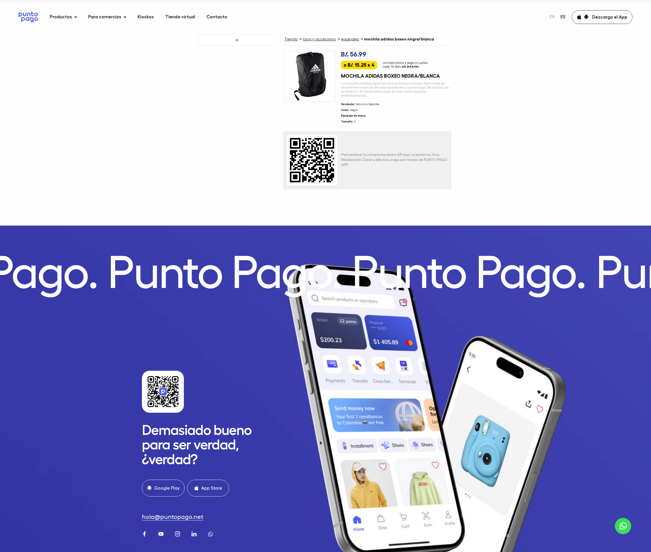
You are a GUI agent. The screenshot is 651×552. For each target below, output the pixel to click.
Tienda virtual (180, 17)
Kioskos (146, 17)
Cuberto (502, 534)
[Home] (28, 17)
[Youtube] (161, 533)
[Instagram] (178, 533)
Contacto (216, 17)
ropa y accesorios (319, 39)
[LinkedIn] (194, 533)
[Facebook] (145, 533)
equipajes (350, 39)
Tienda (291, 39)
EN (552, 17)
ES (563, 17)
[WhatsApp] (211, 533)
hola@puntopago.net (172, 517)
